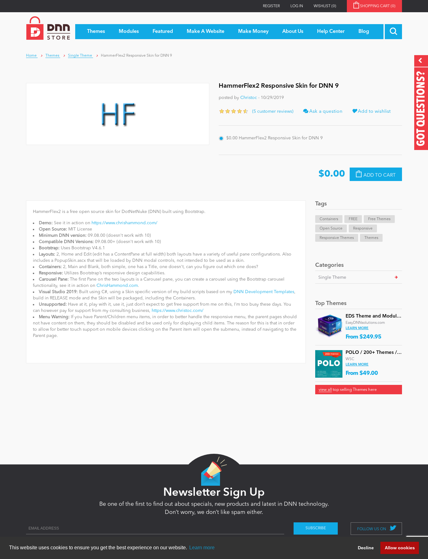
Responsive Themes (337, 238)
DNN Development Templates (263, 292)
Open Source (331, 228)
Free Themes (379, 219)
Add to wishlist (374, 111)
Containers (329, 219)
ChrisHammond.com (117, 285)
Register (271, 6)
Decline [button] (366, 547)
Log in (296, 6)
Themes (371, 238)
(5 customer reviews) (272, 111)
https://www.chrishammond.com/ (124, 223)
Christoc (248, 98)
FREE (353, 219)
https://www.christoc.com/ (177, 310)
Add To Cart (379, 175)
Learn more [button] (202, 547)
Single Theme (332, 277)
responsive (363, 228)
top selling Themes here (348, 390)
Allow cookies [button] (400, 547)
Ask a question (325, 111)
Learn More (357, 328)
